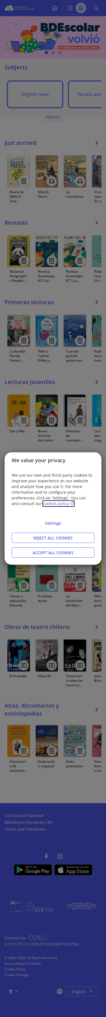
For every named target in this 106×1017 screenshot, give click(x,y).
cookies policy (56, 503)
